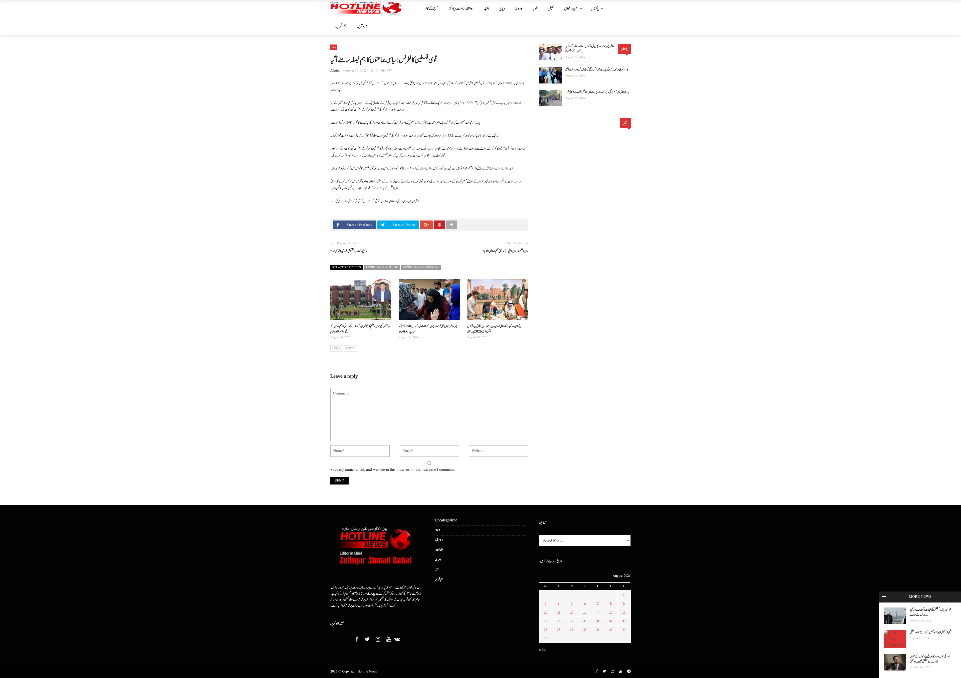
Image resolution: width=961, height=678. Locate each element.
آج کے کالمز (431, 8)
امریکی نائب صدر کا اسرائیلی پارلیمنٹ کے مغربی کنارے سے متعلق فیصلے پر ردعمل (929, 659)
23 (623, 621)
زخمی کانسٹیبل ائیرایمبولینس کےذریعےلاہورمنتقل (931, 632)
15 (610, 612)
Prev (337, 348)
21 (597, 621)
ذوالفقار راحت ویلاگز (461, 8)
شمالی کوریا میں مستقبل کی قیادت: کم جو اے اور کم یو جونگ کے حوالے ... (930, 612)
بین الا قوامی (571, 8)
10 (545, 612)
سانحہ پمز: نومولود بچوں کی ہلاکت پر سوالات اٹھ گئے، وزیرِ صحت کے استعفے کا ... (589, 49)
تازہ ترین (362, 26)
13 (584, 612)
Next (349, 348)
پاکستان (594, 8)
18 (558, 621)
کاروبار (518, 8)
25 (558, 630)
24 (545, 630)
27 (584, 630)
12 (571, 612)
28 (597, 630)
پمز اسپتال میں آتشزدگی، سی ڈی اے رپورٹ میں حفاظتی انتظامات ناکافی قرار (597, 92)
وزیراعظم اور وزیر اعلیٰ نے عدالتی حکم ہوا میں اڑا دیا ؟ (505, 251)
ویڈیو (502, 8)
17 (545, 621)
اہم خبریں (341, 26)
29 (610, 630)
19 (571, 621)
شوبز (535, 8)
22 (610, 621)
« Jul (542, 649)
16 (623, 612)
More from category (421, 267)
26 (571, 630)
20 (584, 621)
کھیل (551, 8)
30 (623, 630)
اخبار (486, 8)
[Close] (884, 597)
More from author (382, 267)
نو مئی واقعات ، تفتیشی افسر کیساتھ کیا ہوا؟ (348, 251)
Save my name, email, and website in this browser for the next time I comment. (392, 469)
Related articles (346, 267)
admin (335, 70)
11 (558, 612)
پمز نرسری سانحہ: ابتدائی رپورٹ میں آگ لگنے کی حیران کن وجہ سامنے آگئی (597, 69)
